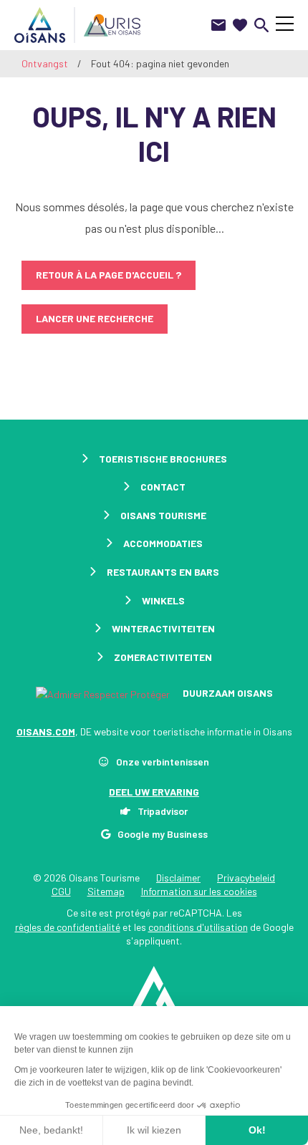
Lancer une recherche (94, 318)
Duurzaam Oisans (227, 693)
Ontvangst (44, 63)
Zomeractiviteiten (163, 657)
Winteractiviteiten (163, 628)
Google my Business (162, 834)
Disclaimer (178, 877)
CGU (61, 891)
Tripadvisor (163, 811)
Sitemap (106, 891)
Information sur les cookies (199, 891)
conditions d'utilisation (198, 927)
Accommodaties (163, 543)
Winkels (163, 600)
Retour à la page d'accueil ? (108, 275)
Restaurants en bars (163, 572)
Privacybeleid (246, 877)
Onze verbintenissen (162, 761)
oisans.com (45, 731)
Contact (163, 486)
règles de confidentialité (67, 927)
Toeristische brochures (163, 459)
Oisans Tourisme (163, 515)
